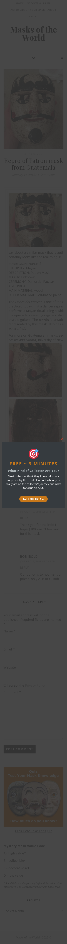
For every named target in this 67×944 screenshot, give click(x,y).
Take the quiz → (33, 499)
